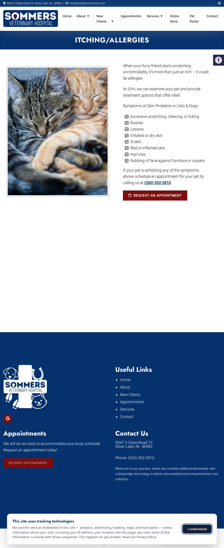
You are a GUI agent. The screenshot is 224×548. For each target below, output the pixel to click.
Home (67, 16)
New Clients (101, 18)
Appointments (131, 16)
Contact (212, 16)
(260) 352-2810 (157, 182)
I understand (197, 529)
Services (153, 16)
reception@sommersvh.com (87, 3)
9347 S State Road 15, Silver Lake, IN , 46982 (34, 3)
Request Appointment (28, 463)
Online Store (174, 18)
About (81, 16)
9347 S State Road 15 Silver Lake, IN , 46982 (134, 445)
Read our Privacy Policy (139, 537)
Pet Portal (194, 18)
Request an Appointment (157, 195)
